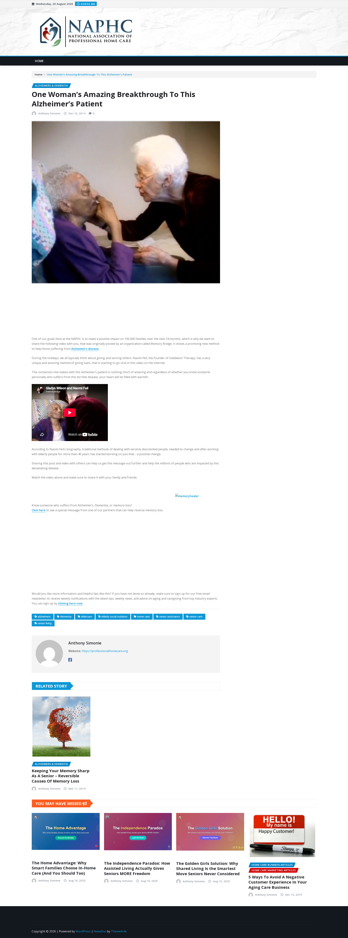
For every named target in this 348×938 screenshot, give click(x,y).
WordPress (83, 931)
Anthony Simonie (49, 113)
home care (143, 616)
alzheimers (44, 616)
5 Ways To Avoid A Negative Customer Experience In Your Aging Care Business (277, 882)
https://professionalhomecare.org (105, 651)
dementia (65, 616)
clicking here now (70, 603)
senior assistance (169, 616)
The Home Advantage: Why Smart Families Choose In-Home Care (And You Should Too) (64, 868)
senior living (45, 623)
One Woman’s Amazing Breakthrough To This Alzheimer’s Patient (89, 74)
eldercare (86, 616)
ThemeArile (119, 931)
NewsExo (100, 931)
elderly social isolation (114, 616)
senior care (195, 616)
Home (39, 61)
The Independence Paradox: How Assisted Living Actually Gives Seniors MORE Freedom (137, 868)
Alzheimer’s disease (85, 349)
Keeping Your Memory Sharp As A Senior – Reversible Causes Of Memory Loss (60, 776)
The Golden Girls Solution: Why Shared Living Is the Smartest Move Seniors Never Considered (208, 868)
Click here (38, 510)
